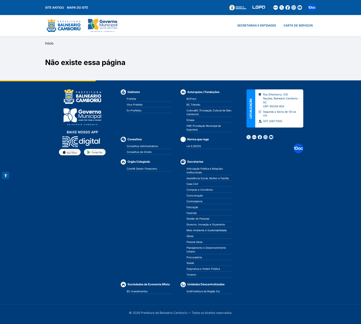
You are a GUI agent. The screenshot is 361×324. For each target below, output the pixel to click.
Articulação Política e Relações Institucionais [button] (205, 170)
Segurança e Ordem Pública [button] (203, 268)
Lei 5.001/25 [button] (194, 146)
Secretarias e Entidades (256, 25)
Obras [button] (190, 236)
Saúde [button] (190, 262)
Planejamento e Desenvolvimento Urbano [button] (206, 249)
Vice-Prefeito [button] (135, 104)
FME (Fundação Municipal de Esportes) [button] (204, 127)
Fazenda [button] (191, 212)
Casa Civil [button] (192, 183)
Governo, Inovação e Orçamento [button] (206, 224)
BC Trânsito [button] (193, 104)
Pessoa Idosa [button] (194, 241)
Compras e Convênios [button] (200, 189)
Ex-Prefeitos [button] (134, 110)
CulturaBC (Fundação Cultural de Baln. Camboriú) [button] (209, 112)
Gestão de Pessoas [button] (198, 218)
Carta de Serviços (298, 25)
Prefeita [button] (131, 98)
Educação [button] (192, 207)
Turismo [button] (191, 274)
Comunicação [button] (195, 195)
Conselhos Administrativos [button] (142, 146)
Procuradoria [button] (194, 257)
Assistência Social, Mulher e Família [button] (208, 178)
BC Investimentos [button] (137, 291)
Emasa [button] (190, 120)
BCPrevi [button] (191, 98)
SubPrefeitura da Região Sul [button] (203, 291)
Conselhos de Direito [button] (139, 151)
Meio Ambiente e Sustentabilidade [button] (207, 230)
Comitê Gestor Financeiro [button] (142, 168)
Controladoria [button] (194, 201)
